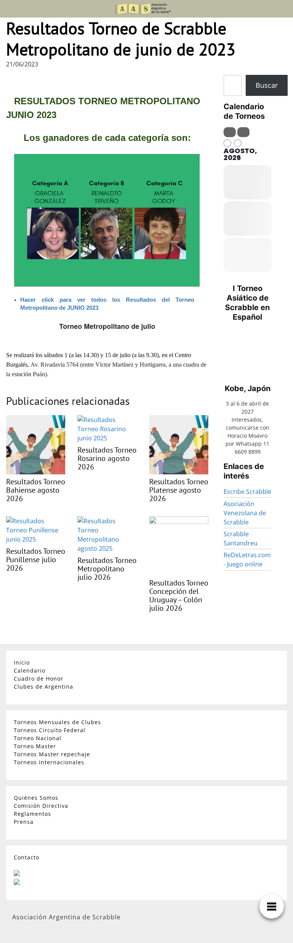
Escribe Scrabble (247, 491)
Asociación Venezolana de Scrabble (245, 513)
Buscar (267, 85)
